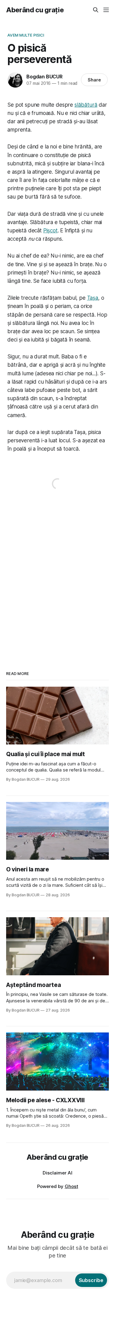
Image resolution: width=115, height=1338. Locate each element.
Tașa (92, 298)
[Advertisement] (57, 575)
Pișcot (50, 230)
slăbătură (86, 105)
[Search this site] (96, 10)
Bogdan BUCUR (44, 76)
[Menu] (106, 10)
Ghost (71, 1186)
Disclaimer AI (57, 1173)
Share (94, 80)
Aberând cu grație (34, 9)
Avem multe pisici (25, 35)
